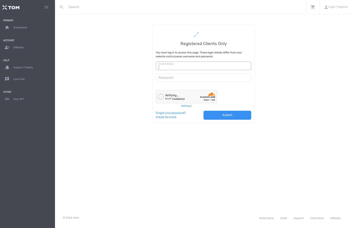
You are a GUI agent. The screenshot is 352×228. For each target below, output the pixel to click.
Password (165, 78)
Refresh (186, 105)
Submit (227, 115)
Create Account (166, 117)
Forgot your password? (171, 113)
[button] (312, 7)
